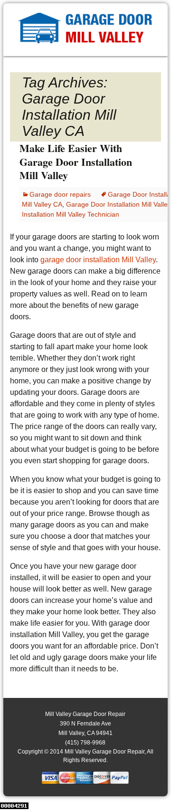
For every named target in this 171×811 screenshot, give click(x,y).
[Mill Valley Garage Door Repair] (85, 29)
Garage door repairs (60, 194)
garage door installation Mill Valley (98, 260)
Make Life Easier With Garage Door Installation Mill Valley (75, 161)
